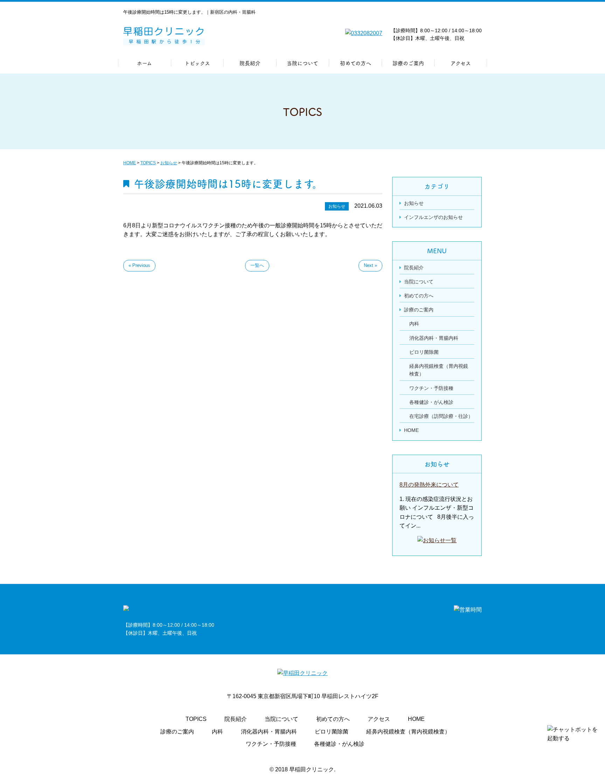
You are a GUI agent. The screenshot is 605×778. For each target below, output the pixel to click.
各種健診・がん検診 (431, 402)
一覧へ (257, 265)
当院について (302, 63)
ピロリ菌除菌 (424, 352)
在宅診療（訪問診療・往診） (441, 416)
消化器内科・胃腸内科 (433, 338)
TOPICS (196, 719)
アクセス (461, 63)
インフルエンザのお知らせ (433, 217)
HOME (411, 430)
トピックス (197, 63)
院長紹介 (249, 63)
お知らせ (414, 203)
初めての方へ (355, 63)
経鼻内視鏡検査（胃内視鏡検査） (408, 732)
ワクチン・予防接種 (431, 388)
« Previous (139, 265)
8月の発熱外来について (429, 485)
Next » (370, 265)
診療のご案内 (408, 63)
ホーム (144, 63)
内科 (414, 323)
